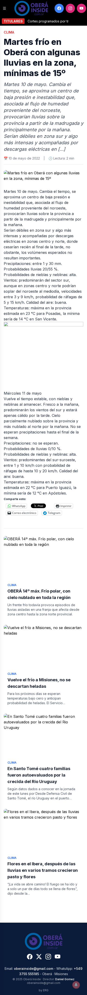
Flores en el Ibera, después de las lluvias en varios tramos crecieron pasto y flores (42, 870)
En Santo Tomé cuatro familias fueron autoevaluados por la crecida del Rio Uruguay (38, 775)
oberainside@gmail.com (33, 968)
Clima (9, 32)
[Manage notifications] (76, 985)
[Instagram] (70, 8)
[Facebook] (59, 8)
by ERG (43, 990)
